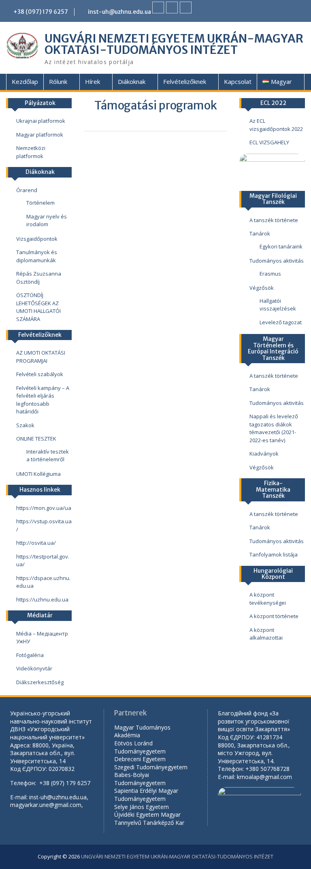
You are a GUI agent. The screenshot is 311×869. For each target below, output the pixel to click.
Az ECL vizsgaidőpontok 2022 (276, 125)
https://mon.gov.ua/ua (43, 508)
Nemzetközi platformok (30, 152)
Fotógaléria (30, 655)
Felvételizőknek (184, 81)
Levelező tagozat (281, 322)
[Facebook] (158, 7)
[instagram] (186, 7)
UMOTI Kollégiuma (38, 473)
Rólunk (58, 81)
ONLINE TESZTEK (36, 438)
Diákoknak (131, 81)
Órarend (26, 190)
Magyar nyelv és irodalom (46, 220)
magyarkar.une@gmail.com (45, 805)
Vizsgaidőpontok (37, 238)
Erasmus (270, 273)
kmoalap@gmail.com (264, 777)
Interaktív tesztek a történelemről (47, 455)
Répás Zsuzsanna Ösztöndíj (38, 277)
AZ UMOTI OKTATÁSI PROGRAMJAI (40, 356)
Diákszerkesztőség (40, 682)
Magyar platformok (39, 134)
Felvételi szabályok (39, 374)
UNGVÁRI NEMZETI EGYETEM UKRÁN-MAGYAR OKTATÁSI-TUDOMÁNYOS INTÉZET (174, 44)
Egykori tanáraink (281, 246)
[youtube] (172, 7)
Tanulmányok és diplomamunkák (36, 256)
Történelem (40, 202)
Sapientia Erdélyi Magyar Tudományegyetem (146, 795)
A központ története (273, 616)
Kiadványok (264, 453)
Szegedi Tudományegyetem (150, 767)
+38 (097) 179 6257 (40, 11)
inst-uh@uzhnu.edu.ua (119, 11)
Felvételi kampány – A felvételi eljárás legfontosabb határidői (42, 399)
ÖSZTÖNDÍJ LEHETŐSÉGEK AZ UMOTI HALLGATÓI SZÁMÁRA (38, 307)
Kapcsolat (237, 81)
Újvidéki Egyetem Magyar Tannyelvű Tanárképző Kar (149, 818)
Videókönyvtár (34, 668)
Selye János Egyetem (141, 807)
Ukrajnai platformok (40, 120)
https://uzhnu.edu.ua (42, 599)
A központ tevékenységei (267, 598)
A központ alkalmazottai (266, 634)
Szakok (25, 425)
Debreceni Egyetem (140, 759)
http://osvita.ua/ (36, 542)
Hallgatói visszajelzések (278, 304)
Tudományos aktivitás (276, 260)
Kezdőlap (25, 81)
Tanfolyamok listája (273, 554)
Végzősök (261, 287)
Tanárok (259, 233)
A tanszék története (273, 220)
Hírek (92, 81)
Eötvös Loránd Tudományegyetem (140, 747)
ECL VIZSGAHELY (269, 142)
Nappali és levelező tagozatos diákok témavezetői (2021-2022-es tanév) (273, 428)
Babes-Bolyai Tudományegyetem (140, 779)
